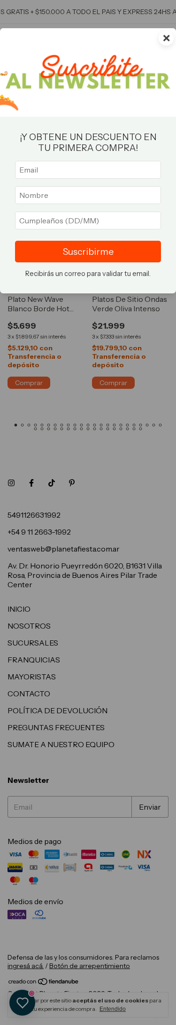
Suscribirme (88, 251)
